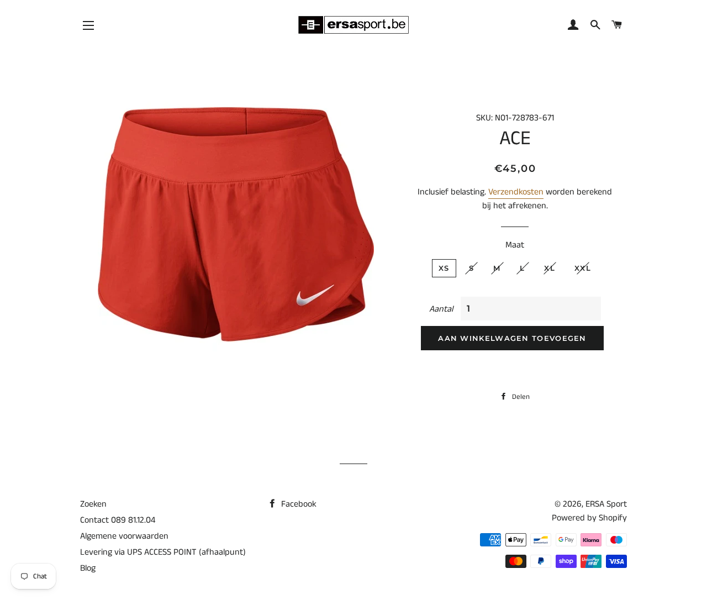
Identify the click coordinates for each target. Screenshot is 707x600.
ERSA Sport (606, 504)
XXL (582, 268)
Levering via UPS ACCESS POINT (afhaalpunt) (163, 552)
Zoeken (93, 504)
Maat (514, 245)
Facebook (297, 504)
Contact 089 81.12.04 (117, 520)
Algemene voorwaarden (124, 536)
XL (549, 268)
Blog (88, 568)
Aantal (441, 309)
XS (444, 268)
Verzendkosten (516, 192)
